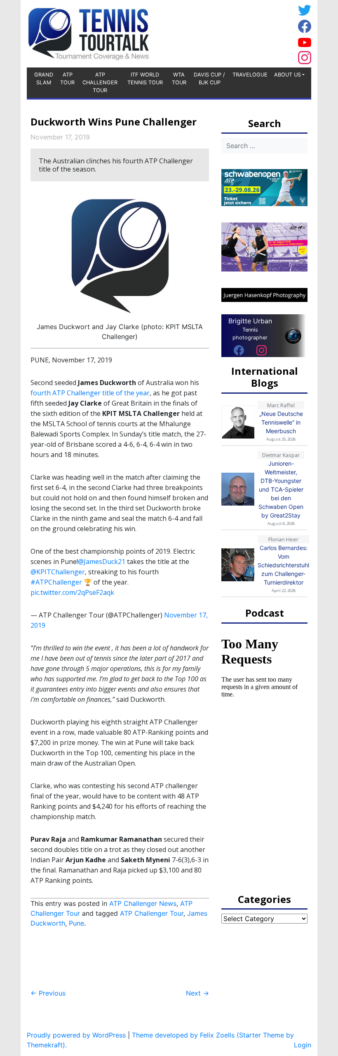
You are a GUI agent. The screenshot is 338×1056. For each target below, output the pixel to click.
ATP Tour (67, 79)
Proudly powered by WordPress (76, 1035)
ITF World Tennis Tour (145, 79)
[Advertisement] (229, 32)
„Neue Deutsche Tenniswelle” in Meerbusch (281, 422)
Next (197, 993)
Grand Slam (43, 79)
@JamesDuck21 (101, 561)
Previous (48, 993)
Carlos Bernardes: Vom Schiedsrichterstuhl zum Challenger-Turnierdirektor (283, 565)
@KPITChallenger (58, 571)
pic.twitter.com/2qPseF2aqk (72, 592)
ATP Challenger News (142, 903)
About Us (287, 75)
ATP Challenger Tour (99, 82)
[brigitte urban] (239, 350)
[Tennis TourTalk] (88, 33)
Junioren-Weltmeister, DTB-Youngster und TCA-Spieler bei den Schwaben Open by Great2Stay (280, 489)
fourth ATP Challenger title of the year (90, 392)
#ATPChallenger (56, 582)
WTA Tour (179, 79)
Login (302, 1045)
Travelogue (250, 75)
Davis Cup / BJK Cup (209, 79)
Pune (76, 923)
